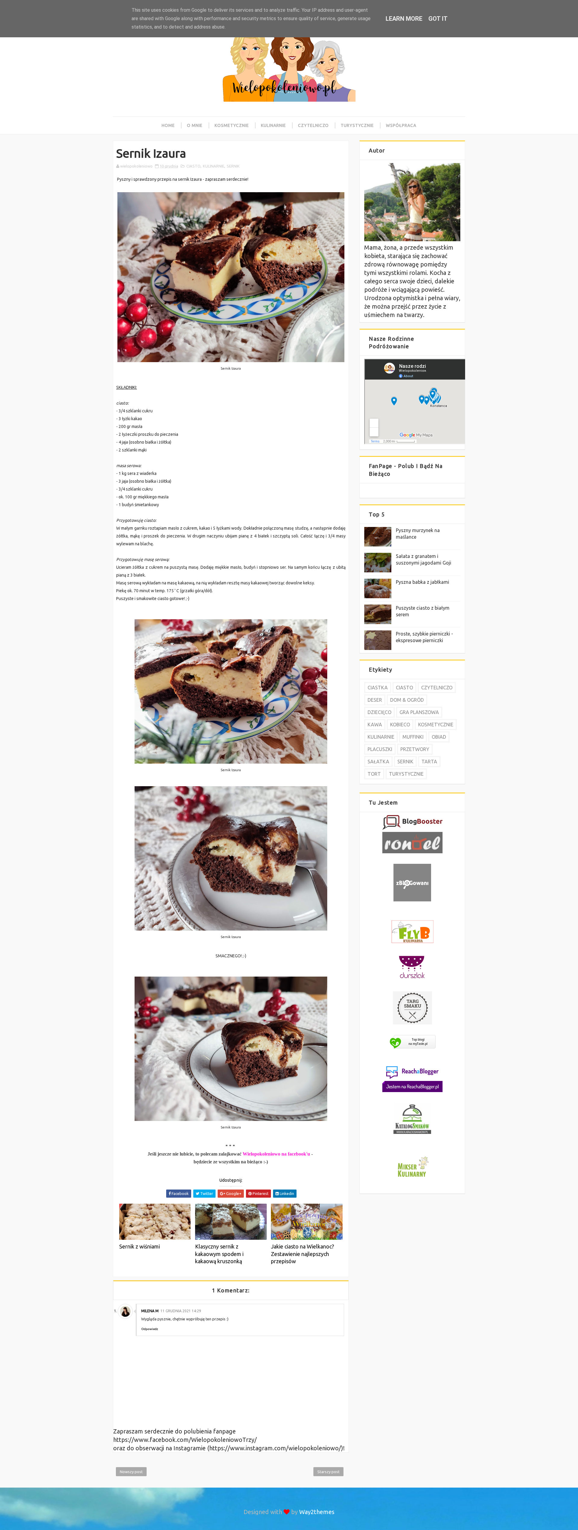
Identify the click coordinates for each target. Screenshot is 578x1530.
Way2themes (316, 1512)
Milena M (150, 1311)
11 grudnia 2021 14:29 (180, 1311)
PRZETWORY (414, 749)
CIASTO (193, 166)
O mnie (195, 125)
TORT (374, 774)
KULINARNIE (213, 166)
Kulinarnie (273, 125)
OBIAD (439, 737)
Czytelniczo (313, 125)
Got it (438, 18)
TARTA (429, 761)
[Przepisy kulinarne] (412, 1177)
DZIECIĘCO (379, 712)
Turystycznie (357, 125)
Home (168, 125)
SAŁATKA (378, 761)
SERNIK (233, 166)
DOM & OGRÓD (407, 700)
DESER (375, 700)
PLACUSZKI (380, 749)
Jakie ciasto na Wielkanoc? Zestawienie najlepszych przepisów (302, 1253)
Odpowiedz (149, 1329)
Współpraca (401, 125)
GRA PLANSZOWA (419, 712)
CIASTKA (378, 687)
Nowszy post (131, 1472)
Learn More (404, 18)
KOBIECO (400, 724)
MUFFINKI (413, 737)
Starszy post (328, 1472)
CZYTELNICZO (436, 687)
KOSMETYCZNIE (435, 724)
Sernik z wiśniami (139, 1246)
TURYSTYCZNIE (406, 774)
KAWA (375, 724)
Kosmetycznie (232, 125)
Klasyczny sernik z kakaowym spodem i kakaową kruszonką (219, 1253)
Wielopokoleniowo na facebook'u (276, 1153)
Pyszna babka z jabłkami (422, 582)
